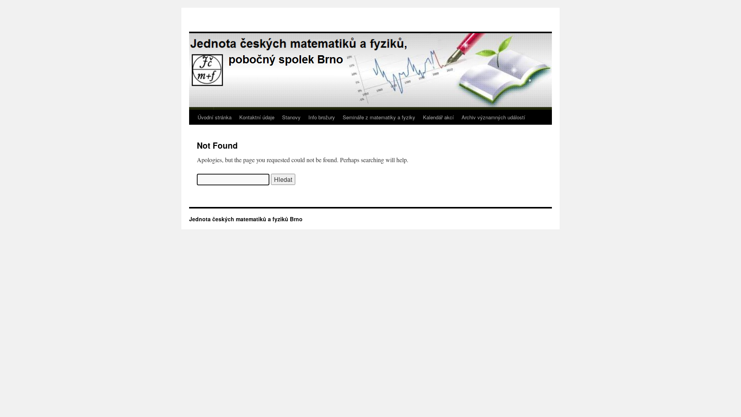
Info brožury (321, 117)
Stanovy (291, 117)
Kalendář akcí (438, 117)
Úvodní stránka (215, 117)
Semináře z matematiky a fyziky (379, 117)
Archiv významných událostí (493, 117)
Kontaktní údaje (256, 117)
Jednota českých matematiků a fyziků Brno (246, 219)
